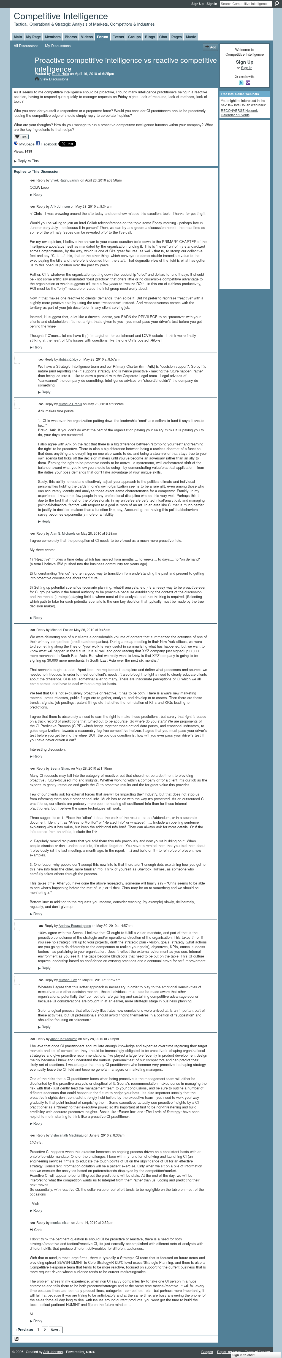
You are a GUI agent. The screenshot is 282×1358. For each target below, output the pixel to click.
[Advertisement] (243, 203)
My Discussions (58, 45)
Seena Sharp (60, 768)
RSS (16, 1339)
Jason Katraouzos (63, 1038)
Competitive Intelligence (61, 15)
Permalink (33, 180)
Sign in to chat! (243, 1355)
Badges (207, 1351)
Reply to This (26, 160)
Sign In (212, 4)
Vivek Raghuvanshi (65, 180)
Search (277, 3)
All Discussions (26, 45)
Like (23, 136)
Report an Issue (229, 1351)
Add (213, 47)
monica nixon (60, 1222)
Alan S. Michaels (62, 533)
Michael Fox (59, 629)
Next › (55, 1329)
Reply (36, 194)
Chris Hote (60, 73)
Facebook (49, 144)
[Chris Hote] (22, 71)
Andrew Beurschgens (75, 925)
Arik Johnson (60, 206)
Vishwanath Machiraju (67, 1135)
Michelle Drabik (70, 403)
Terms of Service (257, 1351)
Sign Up (197, 4)
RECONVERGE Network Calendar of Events (239, 112)
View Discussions (54, 79)
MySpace (26, 144)
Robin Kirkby (68, 358)
